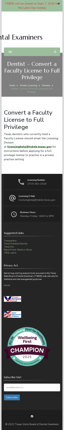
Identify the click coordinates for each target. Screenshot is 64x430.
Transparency (10, 240)
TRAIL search (10, 252)
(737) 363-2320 (36, 184)
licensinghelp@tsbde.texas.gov (29, 147)
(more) (7, 285)
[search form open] (55, 51)
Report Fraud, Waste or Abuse (18, 249)
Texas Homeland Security (15, 243)
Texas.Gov (9, 246)
